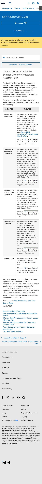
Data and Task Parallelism (13, 331)
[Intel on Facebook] (2, 398)
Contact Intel (7, 357)
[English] (33, 3)
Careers (5, 373)
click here (20, 42)
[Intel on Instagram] (23, 398)
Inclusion (5, 383)
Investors (5, 368)
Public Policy (7, 389)
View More (18, 31)
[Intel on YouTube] (18, 398)
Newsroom (6, 362)
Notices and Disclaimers (12, 435)
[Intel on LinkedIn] (13, 398)
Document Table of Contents (20, 65)
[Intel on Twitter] (8, 398)
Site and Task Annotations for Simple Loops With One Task (27, 134)
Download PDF (21, 23)
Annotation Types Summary (14, 311)
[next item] (40, 8)
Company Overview (9, 352)
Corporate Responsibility (12, 378)
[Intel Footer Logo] (6, 462)
